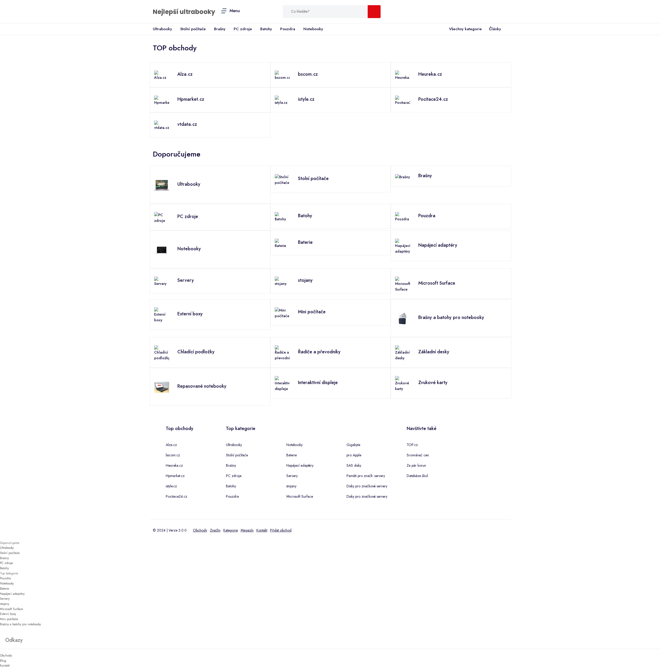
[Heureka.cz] (402, 74)
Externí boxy (8, 614)
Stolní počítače (193, 29)
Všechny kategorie (465, 29)
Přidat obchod (281, 530)
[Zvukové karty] (402, 383)
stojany (291, 486)
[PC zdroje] (161, 217)
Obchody (200, 530)
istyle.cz (171, 486)
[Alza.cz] (161, 74)
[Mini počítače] (282, 312)
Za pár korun (416, 465)
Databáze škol (417, 475)
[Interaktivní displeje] (282, 383)
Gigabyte (353, 444)
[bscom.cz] (282, 74)
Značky (215, 530)
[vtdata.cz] (161, 125)
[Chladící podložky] (161, 352)
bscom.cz (173, 455)
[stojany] (282, 281)
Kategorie (230, 530)
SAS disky (354, 465)
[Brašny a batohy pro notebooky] (402, 318)
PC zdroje (243, 29)
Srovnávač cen (418, 455)
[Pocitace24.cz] (402, 100)
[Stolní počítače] (282, 179)
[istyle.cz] (282, 100)
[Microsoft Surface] (402, 283)
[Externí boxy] (161, 314)
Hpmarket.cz (175, 475)
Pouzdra (287, 29)
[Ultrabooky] (161, 185)
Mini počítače (9, 619)
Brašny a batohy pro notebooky (20, 624)
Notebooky (313, 29)
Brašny (219, 29)
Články (495, 29)
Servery (292, 475)
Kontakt (261, 530)
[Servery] (161, 281)
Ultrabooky (162, 29)
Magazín (247, 530)
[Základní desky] (402, 352)
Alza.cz (171, 444)
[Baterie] (282, 243)
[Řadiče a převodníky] (282, 352)
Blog (3, 660)
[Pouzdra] (402, 216)
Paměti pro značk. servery (366, 475)
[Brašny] (402, 176)
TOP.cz (412, 444)
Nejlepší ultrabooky (184, 11)
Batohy (266, 29)
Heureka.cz (174, 465)
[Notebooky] (161, 249)
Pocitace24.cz (176, 496)
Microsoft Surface (299, 496)
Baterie (291, 455)
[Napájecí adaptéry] (402, 245)
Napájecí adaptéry (299, 465)
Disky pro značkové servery (367, 486)
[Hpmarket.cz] (161, 100)
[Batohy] (282, 216)
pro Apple (354, 455)
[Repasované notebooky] (161, 386)
